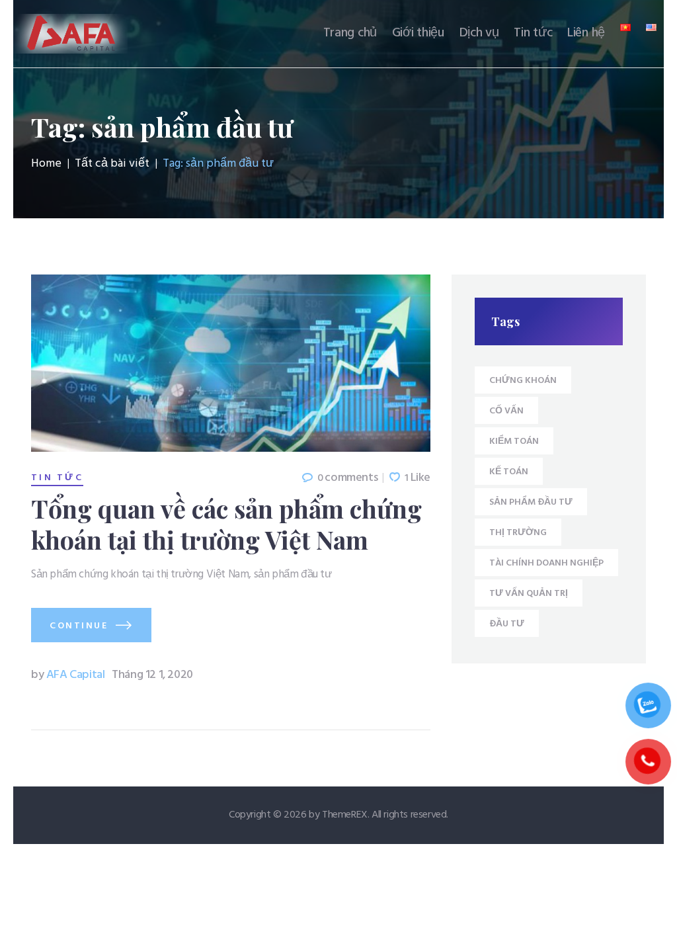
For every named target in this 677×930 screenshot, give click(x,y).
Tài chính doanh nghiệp (546, 563)
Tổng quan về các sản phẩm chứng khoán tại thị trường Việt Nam (226, 523)
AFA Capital (69, 675)
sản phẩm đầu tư (531, 502)
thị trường (518, 532)
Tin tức (57, 478)
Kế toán (508, 472)
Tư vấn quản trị (528, 593)
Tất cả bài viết (112, 163)
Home (46, 164)
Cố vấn (506, 411)
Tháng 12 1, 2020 (152, 675)
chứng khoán (523, 380)
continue (79, 626)
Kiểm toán (514, 441)
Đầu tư (506, 624)
